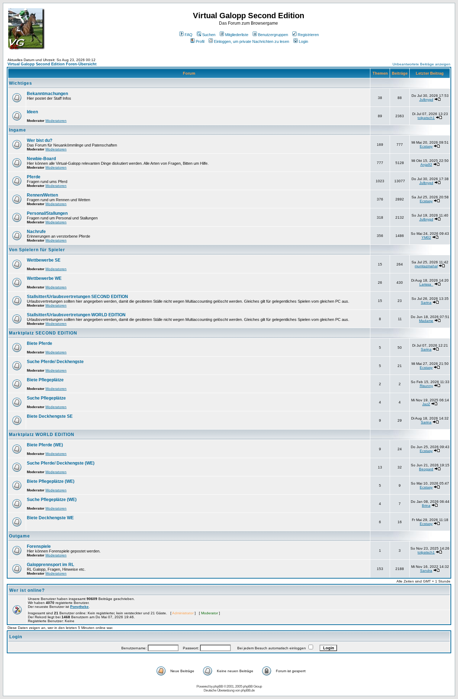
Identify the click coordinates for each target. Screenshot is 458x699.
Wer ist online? (27, 590)
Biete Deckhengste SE (50, 416)
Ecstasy (426, 146)
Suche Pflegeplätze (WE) (52, 499)
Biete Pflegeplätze (45, 379)
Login (303, 41)
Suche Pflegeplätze (46, 398)
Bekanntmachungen (47, 93)
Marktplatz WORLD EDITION (41, 434)
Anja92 (426, 165)
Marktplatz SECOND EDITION (43, 333)
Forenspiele (39, 546)
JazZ (426, 404)
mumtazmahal (426, 266)
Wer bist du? (39, 140)
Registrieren (308, 35)
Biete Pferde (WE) (45, 444)
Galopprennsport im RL (50, 564)
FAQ (189, 35)
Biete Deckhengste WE (50, 517)
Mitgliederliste (236, 35)
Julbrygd (426, 99)
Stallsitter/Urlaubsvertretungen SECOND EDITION (77, 296)
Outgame (19, 536)
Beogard (426, 469)
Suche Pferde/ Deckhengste (55, 361)
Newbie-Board (41, 158)
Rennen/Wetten (42, 195)
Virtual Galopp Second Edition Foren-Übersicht (52, 64)
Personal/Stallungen (47, 213)
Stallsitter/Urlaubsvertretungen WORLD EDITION (76, 314)
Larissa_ (426, 284)
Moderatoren (56, 121)
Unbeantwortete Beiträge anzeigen (421, 64)
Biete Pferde (39, 343)
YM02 (426, 237)
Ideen (32, 111)
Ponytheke (79, 607)
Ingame (17, 130)
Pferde (33, 176)
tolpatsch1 (426, 118)
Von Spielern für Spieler (37, 249)
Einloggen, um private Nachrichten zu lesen (251, 41)
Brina (426, 505)
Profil (200, 41)
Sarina (426, 302)
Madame (426, 321)
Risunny (426, 386)
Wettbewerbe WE (44, 278)
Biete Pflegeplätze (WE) (50, 481)
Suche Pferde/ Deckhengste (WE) (60, 463)
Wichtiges (20, 83)
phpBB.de (248, 690)
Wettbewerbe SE (43, 260)
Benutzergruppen (273, 35)
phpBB (218, 686)
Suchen (208, 35)
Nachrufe (36, 231)
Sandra (426, 570)
